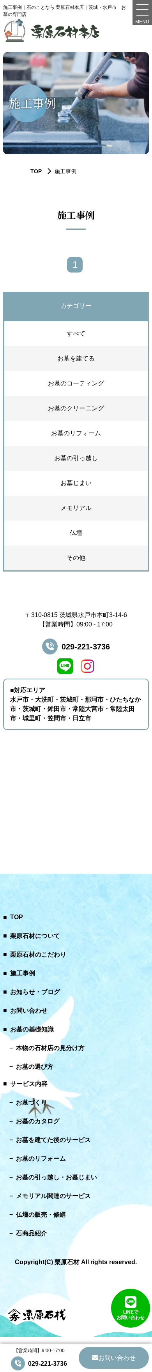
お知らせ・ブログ (35, 992)
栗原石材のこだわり (38, 954)
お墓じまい (76, 483)
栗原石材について (35, 935)
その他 (76, 557)
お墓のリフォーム (76, 433)
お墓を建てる (76, 358)
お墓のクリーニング (76, 408)
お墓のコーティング (76, 383)
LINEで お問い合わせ (131, 1315)
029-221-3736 (86, 646)
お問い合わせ (29, 1010)
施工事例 (22, 973)
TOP (16, 917)
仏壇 (76, 532)
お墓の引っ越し (76, 458)
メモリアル (76, 508)
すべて (76, 333)
